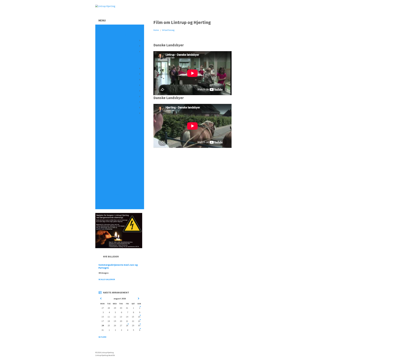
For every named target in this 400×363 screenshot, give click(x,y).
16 (139, 316)
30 (139, 325)
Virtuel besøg (168, 30)
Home (156, 30)
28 (127, 325)
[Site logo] (105, 6)
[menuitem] (119, 29)
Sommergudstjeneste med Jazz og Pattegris (118, 266)
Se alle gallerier (106, 279)
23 (139, 321)
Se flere (102, 337)
